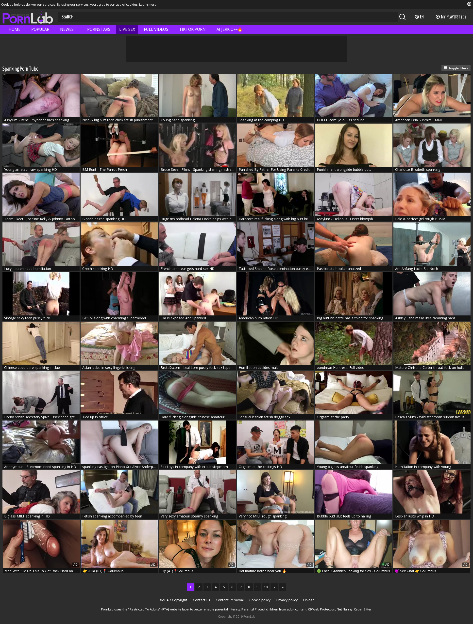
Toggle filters (457, 68)
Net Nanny (345, 609)
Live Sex (127, 29)
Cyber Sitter (363, 609)
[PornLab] (27, 17)
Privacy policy (287, 600)
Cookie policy (259, 600)
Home (14, 29)
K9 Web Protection (321, 609)
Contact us (201, 600)
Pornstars (98, 29)
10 (266, 587)
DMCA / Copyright (172, 600)
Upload (309, 600)
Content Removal (230, 600)
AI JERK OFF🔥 (229, 29)
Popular (40, 29)
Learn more (147, 4)
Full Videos (156, 29)
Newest (68, 29)
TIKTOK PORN (192, 29)
